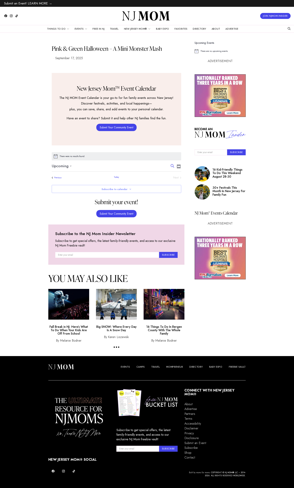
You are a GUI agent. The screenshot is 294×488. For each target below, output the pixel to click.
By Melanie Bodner (68, 340)
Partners (189, 413)
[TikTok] (16, 15)
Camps (140, 367)
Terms (188, 418)
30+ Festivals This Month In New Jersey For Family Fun (229, 191)
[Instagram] (11, 15)
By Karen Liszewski (116, 337)
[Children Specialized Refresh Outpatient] (220, 95)
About (216, 29)
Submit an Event (195, 443)
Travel (114, 29)
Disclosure (191, 438)
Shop (187, 452)
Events (79, 29)
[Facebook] (5, 15)
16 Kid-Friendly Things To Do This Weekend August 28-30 (227, 173)
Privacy (189, 433)
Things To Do (56, 29)
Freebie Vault (237, 367)
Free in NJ (98, 29)
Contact (189, 457)
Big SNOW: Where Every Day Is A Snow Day (116, 328)
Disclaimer (191, 428)
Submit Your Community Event (116, 127)
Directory (199, 29)
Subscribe (191, 447)
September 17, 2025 (69, 58)
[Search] (289, 29)
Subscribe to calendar (114, 189)
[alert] (116, 156)
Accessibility (192, 423)
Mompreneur (174, 367)
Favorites (181, 29)
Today (116, 177)
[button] (114, 347)
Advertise (231, 29)
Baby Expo (162, 29)
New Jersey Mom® (135, 29)
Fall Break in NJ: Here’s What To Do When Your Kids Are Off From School (69, 330)
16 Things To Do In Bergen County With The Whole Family (164, 330)
